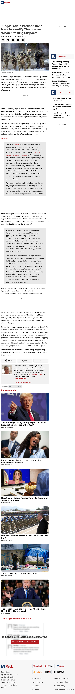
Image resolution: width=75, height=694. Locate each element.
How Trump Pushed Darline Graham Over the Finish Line (61, 115)
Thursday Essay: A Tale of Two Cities (19, 573)
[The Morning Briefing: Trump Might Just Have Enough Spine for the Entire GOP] (25, 407)
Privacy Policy (59, 686)
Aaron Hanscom (6, 540)
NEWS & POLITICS (15, 386)
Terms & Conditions (62, 682)
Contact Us (37, 678)
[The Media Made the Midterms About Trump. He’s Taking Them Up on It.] (25, 593)
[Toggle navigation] (72, 2)
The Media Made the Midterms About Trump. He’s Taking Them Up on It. (23, 610)
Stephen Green (6, 576)
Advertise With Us (61, 678)
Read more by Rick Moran (24, 382)
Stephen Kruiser (7, 427)
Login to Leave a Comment (25, 642)
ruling (16, 144)
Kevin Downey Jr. (7, 465)
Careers (35, 689)
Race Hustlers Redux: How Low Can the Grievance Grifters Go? (21, 461)
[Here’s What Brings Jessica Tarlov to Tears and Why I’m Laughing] (25, 482)
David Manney (6, 613)
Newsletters (37, 682)
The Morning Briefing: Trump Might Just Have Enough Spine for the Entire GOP (23, 423)
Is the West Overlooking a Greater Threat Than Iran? (24, 537)
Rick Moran (5, 36)
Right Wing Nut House (35, 374)
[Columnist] (7, 369)
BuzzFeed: (5, 138)
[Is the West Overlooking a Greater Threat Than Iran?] (25, 520)
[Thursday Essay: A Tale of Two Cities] (25, 557)
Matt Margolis (6, 502)
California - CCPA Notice (64, 689)
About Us (36, 686)
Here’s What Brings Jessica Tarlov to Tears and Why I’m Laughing (24, 499)
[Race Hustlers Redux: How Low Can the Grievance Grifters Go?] (25, 444)
